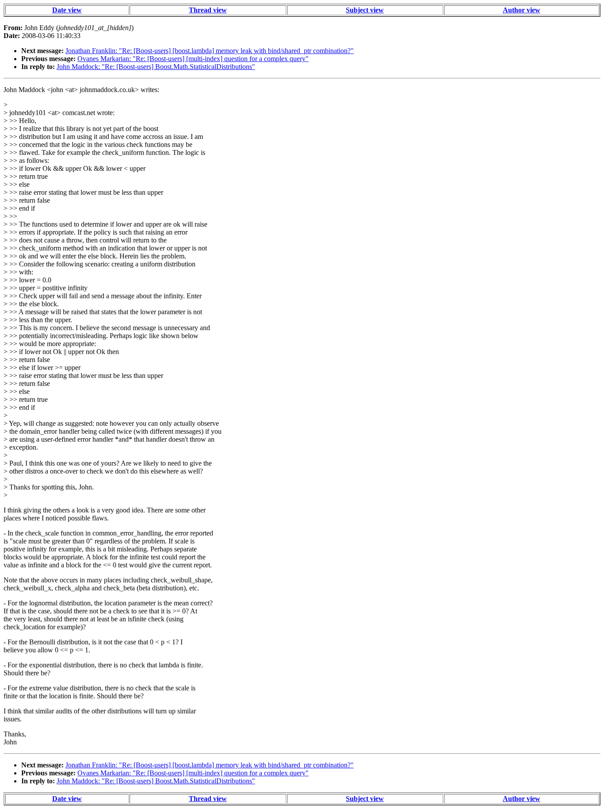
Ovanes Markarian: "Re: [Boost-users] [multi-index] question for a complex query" (193, 58)
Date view (67, 10)
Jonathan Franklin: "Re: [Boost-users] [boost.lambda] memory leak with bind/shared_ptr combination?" (209, 50)
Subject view (365, 10)
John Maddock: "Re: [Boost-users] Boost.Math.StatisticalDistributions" (156, 66)
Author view (521, 10)
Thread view (208, 10)
